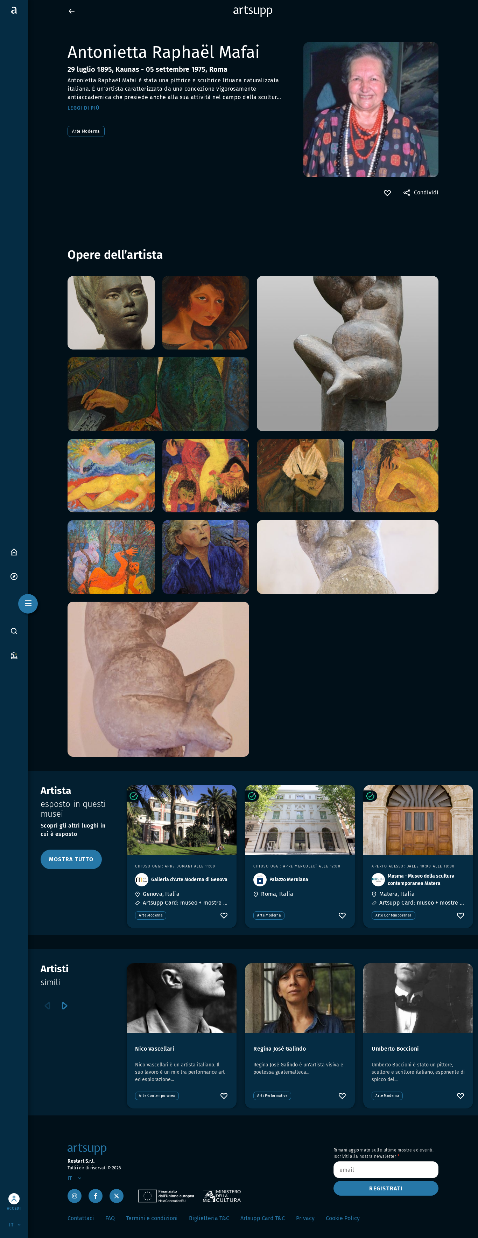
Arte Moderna (86, 131)
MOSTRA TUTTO (71, 859)
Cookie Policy (343, 1218)
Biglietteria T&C (209, 1218)
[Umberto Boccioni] (418, 998)
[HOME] (14, 551)
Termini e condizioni (152, 1218)
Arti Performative (272, 1096)
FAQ (110, 1218)
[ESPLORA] (14, 576)
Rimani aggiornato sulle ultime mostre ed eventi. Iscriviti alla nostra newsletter (383, 1153)
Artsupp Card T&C (262, 1218)
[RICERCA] (14, 631)
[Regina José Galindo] (300, 998)
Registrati (386, 1188)
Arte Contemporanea (393, 915)
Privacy (305, 1218)
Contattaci (81, 1218)
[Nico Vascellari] (182, 998)
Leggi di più (83, 108)
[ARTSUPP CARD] (14, 655)
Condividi (426, 192)
